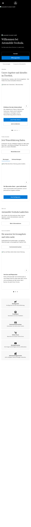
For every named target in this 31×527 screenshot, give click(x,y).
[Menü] (3, 3)
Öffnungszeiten (15, 58)
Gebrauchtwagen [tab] (16, 159)
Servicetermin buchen (15, 247)
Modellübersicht (15, 151)
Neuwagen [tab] (6, 159)
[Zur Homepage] (15, 3)
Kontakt (15, 53)
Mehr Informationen (15, 223)
